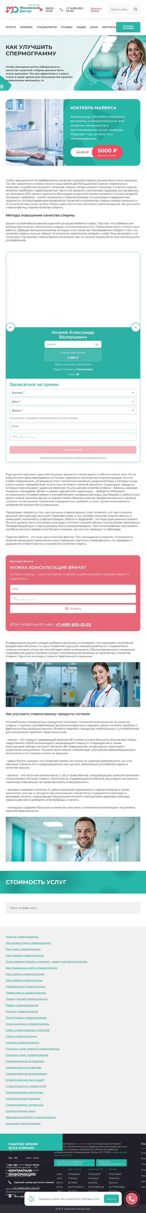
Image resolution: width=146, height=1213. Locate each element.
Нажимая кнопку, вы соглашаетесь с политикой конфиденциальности (73, 457)
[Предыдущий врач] (10, 327)
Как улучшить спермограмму (60, 810)
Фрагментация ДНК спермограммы (31, 1117)
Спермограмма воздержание (26, 1073)
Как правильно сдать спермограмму (32, 968)
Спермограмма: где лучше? (25, 1080)
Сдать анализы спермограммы (27, 1024)
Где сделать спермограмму (25, 955)
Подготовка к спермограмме (26, 1017)
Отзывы (66, 27)
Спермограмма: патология (24, 1092)
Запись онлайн (128, 27)
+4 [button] (96, 344)
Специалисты (47, 27)
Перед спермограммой (22, 1005)
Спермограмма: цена (20, 1111)
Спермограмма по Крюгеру (25, 1061)
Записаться (73, 449)
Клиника (26, 27)
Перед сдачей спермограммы (27, 999)
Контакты (109, 27)
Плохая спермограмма (22, 1011)
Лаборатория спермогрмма (25, 986)
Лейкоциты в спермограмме (26, 992)
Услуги (11, 27)
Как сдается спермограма (24, 980)
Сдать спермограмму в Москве (27, 1030)
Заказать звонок (96, 9)
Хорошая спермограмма (23, 1123)
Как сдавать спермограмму (25, 974)
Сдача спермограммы (21, 1036)
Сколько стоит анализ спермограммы (32, 1048)
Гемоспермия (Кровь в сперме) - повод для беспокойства (46, 961)
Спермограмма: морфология (26, 1086)
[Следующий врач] (135, 327)
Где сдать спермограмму (23, 949)
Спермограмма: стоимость (24, 1104)
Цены (94, 27)
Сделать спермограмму (22, 1042)
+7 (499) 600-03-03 (73, 624)
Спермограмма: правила (23, 1098)
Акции (81, 27)
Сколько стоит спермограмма (27, 1055)
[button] (96, 344)
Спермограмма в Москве (23, 1067)
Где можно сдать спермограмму (28, 943)
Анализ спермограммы (22, 936)
